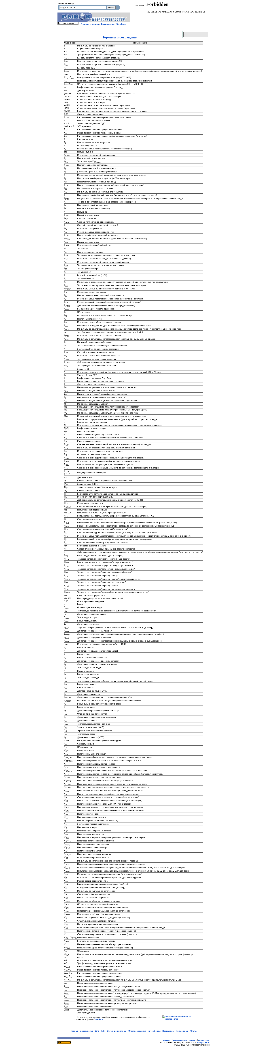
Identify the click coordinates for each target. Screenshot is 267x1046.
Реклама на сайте (180, 1040)
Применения (182, 1031)
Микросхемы (86, 1031)
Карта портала (204, 1040)
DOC (97, 1031)
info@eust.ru (203, 1042)
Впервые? (167, 1040)
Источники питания (117, 1031)
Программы (168, 1031)
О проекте (193, 1040)
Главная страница (90, 24)
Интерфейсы (154, 1031)
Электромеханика (137, 1031)
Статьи (193, 1031)
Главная (74, 1031)
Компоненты (107, 24)
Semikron (121, 24)
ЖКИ (103, 1031)
